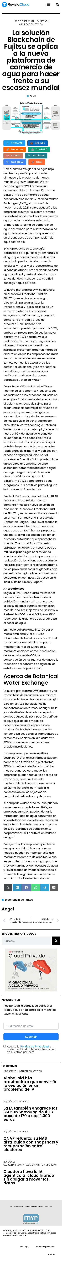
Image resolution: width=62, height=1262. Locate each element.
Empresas (42, 21)
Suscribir (31, 1036)
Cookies (51, 1254)
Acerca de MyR (48, 1206)
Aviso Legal (23, 1246)
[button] (57, 4)
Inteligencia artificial (31, 1071)
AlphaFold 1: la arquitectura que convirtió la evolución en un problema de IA (29, 1083)
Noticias (24, 1101)
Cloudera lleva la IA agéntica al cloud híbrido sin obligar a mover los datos (28, 1177)
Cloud (6, 1164)
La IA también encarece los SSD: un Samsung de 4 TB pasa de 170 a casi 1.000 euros (30, 1114)
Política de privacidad (45, 1246)
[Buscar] (56, 941)
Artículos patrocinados (16, 1206)
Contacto (40, 1206)
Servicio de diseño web (31, 1206)
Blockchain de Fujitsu (19, 900)
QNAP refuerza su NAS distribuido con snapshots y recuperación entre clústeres (30, 1144)
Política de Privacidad (34, 1046)
